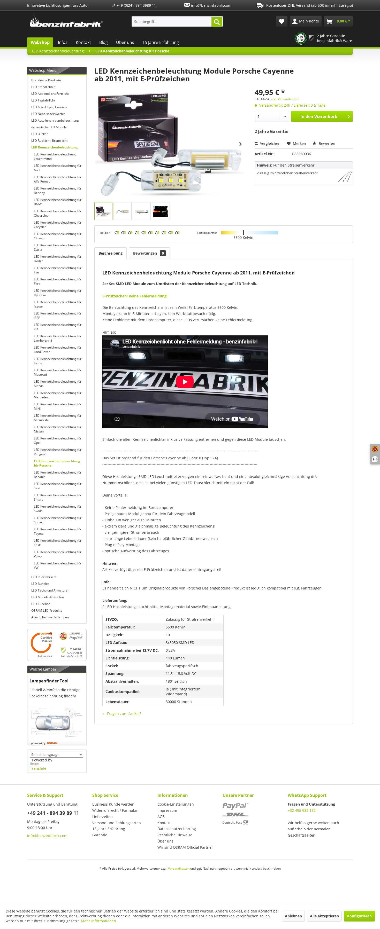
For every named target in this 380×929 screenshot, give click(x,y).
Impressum (167, 810)
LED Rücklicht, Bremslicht (49, 140)
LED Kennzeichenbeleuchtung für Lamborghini (57, 338)
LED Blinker (39, 134)
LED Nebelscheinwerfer (48, 114)
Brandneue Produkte (46, 80)
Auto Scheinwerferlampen (50, 617)
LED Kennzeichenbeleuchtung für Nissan (57, 429)
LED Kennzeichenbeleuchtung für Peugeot (57, 451)
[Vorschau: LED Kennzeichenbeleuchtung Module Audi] (161, 211)
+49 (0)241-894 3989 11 (136, 5)
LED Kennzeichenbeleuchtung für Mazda (57, 383)
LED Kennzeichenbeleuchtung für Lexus (57, 361)
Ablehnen (293, 916)
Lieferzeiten (102, 816)
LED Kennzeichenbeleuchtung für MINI (57, 406)
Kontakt (83, 42)
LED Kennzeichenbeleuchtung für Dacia (57, 247)
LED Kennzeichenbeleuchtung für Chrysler (57, 224)
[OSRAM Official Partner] (57, 645)
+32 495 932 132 (302, 810)
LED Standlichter (43, 87)
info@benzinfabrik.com (210, 5)
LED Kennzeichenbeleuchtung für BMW (57, 202)
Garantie (99, 834)
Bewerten (326, 143)
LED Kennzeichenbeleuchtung (54, 147)
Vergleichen (269, 143)
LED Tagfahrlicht (43, 100)
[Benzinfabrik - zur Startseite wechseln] (66, 20)
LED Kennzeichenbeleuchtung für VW (57, 565)
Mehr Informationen (98, 920)
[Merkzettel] (281, 21)
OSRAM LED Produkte (46, 610)
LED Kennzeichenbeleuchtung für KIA (57, 326)
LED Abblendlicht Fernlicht (50, 93)
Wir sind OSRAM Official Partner (185, 847)
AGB (161, 816)
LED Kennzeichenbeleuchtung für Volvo (57, 554)
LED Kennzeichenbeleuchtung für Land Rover (57, 349)
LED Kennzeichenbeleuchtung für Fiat (57, 270)
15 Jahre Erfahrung (160, 42)
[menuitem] (177, 21)
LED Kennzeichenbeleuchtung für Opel (57, 440)
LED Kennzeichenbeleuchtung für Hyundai (57, 292)
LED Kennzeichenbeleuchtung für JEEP (57, 315)
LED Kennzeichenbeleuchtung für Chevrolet (57, 213)
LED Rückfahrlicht (43, 577)
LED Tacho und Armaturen (50, 590)
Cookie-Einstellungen (175, 804)
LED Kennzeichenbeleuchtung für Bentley (57, 190)
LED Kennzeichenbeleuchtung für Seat (57, 486)
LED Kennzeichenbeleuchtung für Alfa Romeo (57, 179)
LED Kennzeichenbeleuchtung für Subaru (57, 520)
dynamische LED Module (49, 127)
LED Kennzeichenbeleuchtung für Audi (57, 167)
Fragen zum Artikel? (123, 713)
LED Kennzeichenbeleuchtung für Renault (57, 474)
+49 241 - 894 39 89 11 (53, 813)
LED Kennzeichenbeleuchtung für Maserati (57, 372)
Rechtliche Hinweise (174, 834)
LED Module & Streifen (47, 597)
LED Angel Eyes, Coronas (49, 107)
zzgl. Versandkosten (285, 99)
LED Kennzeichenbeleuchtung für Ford (57, 281)
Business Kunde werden (113, 804)
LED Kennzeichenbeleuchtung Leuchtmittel (55, 156)
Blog (103, 42)
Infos (62, 42)
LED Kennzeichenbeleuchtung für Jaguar (57, 304)
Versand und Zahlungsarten (116, 822)
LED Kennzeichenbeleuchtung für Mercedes (57, 395)
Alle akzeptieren (324, 916)
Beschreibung (110, 253)
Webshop (40, 42)
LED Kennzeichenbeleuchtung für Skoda (57, 508)
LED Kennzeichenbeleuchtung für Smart (57, 497)
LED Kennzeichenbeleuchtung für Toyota (57, 531)
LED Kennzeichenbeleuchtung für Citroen (57, 236)
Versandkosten (178, 868)
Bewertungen (148, 253)
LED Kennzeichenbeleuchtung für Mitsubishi (57, 417)
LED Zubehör (40, 604)
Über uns (125, 42)
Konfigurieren (359, 916)
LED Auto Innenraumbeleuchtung (55, 120)
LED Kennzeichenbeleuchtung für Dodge (57, 258)
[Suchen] (216, 22)
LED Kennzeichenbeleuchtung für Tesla (57, 542)
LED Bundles (40, 583)
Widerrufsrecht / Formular (115, 810)
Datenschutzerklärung (176, 828)
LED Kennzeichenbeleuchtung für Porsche (57, 463)
